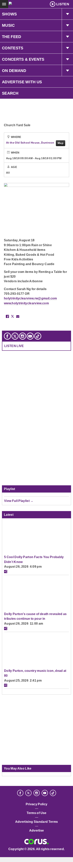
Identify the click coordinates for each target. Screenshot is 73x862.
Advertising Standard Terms (36, 821)
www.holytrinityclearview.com (26, 303)
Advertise (36, 830)
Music (8, 25)
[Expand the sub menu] (67, 14)
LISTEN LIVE (14, 346)
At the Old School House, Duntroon (30, 142)
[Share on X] (12, 316)
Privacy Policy (36, 804)
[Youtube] (30, 336)
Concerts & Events (23, 59)
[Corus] (36, 842)
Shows (9, 14)
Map (60, 143)
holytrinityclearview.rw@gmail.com (30, 298)
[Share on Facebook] (7, 316)
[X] (14, 336)
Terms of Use (37, 813)
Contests (12, 48)
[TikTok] (37, 336)
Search (10, 93)
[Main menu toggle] (4, 4)
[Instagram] (22, 336)
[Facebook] (7, 336)
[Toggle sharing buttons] (5, 571)
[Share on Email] (17, 316)
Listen (62, 4)
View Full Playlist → (18, 500)
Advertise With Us (22, 82)
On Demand (14, 70)
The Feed (11, 37)
